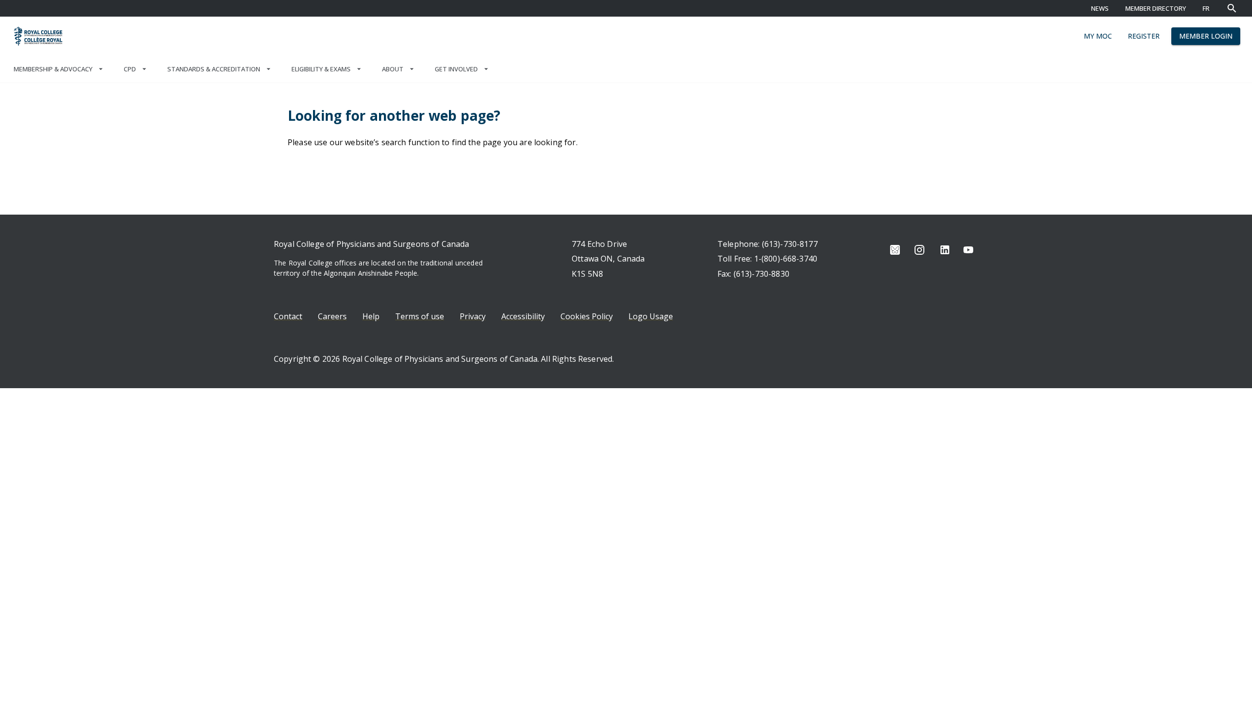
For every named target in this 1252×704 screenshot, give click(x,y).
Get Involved (456, 69)
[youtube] (968, 250)
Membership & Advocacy (53, 69)
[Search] (1232, 8)
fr (1206, 8)
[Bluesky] (895, 250)
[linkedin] (945, 250)
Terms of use (419, 316)
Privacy (473, 316)
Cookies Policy (586, 316)
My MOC (1098, 36)
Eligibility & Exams (321, 69)
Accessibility (523, 316)
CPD (130, 69)
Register (1144, 36)
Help (371, 316)
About (392, 69)
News (1100, 8)
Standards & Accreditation (213, 69)
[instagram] (919, 250)
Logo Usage (650, 316)
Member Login (1205, 36)
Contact (288, 316)
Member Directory (1155, 8)
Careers (332, 316)
